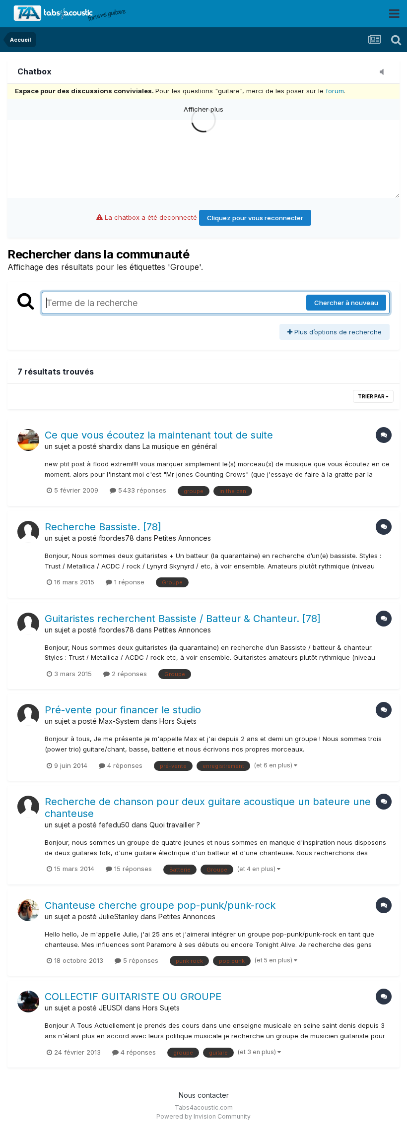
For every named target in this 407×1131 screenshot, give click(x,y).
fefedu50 (114, 824)
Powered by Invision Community (203, 1116)
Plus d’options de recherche (337, 332)
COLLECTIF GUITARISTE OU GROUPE (133, 997)
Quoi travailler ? (174, 824)
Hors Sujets (178, 721)
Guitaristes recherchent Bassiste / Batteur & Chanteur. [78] (183, 619)
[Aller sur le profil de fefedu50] (28, 806)
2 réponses (128, 674)
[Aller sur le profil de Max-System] (28, 715)
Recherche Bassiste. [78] (103, 527)
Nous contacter (204, 1095)
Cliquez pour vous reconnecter (255, 218)
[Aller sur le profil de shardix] (28, 440)
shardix (111, 446)
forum (335, 91)
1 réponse (128, 582)
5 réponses (139, 960)
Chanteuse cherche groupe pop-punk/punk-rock (160, 905)
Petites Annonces (182, 538)
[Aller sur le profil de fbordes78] (28, 532)
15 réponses (132, 869)
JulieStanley (118, 916)
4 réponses (123, 765)
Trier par (372, 396)
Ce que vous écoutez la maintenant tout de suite (159, 435)
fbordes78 (116, 538)
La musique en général (179, 446)
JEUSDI (111, 1008)
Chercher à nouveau (346, 303)
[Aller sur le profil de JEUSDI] (28, 1001)
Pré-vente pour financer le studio (123, 710)
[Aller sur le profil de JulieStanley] (28, 910)
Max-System (119, 721)
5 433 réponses (141, 490)
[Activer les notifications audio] (385, 72)
